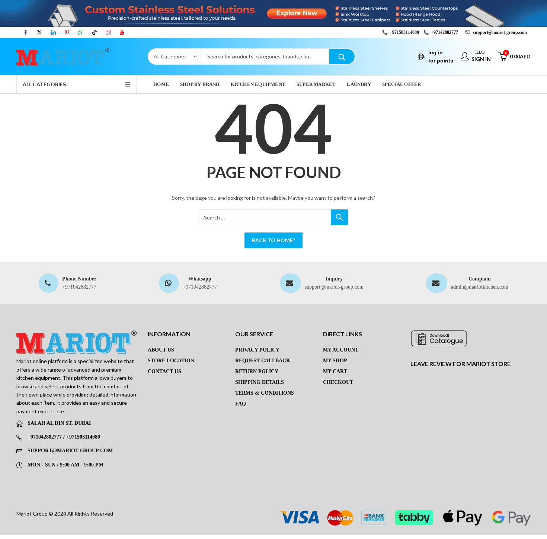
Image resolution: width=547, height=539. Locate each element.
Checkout (338, 382)
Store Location (171, 360)
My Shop (335, 360)
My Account (340, 350)
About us (161, 350)
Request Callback (262, 360)
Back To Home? (273, 240)
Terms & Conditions (264, 393)
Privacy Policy (257, 350)
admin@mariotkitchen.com (479, 287)
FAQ (240, 404)
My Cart (335, 371)
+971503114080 (404, 32)
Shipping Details (259, 382)
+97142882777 (444, 32)
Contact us (164, 371)
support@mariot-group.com (334, 287)
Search (342, 56)
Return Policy (256, 371)
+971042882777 (79, 287)
